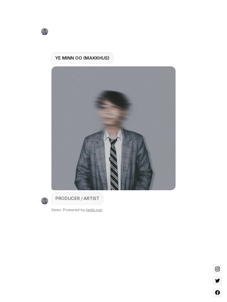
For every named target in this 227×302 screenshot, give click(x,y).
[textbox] (113, 121)
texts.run (94, 209)
